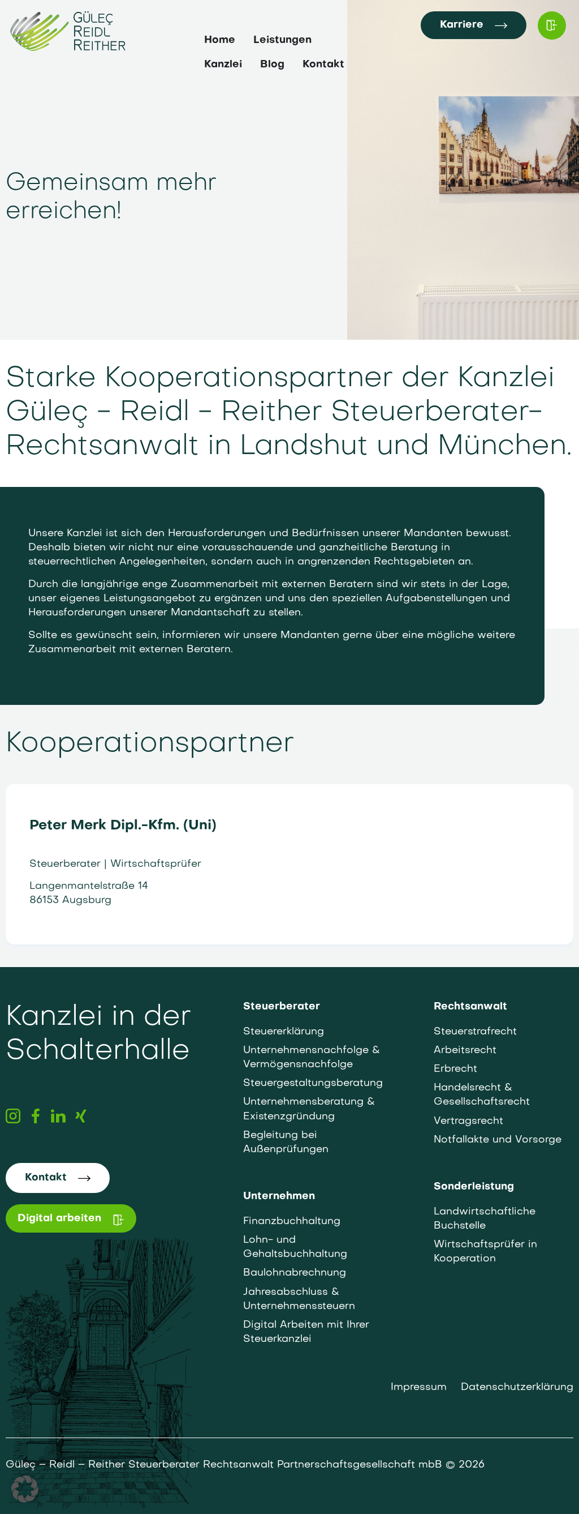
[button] (25, 1489)
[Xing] (81, 1116)
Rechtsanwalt (470, 1007)
